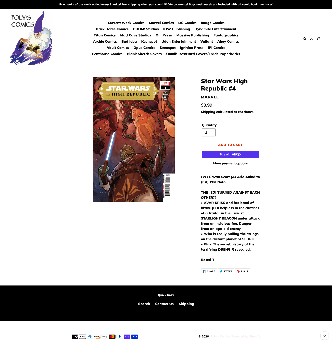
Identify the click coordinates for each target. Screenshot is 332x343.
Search (144, 304)
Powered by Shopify (245, 336)
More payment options (230, 163)
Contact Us (164, 304)
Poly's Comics (220, 336)
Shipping (208, 112)
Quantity (209, 125)
